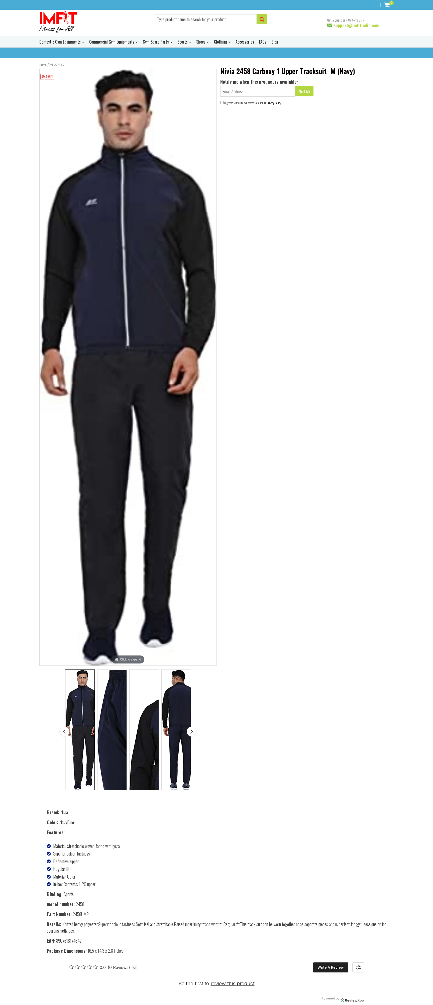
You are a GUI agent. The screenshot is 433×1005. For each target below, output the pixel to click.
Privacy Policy (274, 103)
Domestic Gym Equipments (60, 42)
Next (192, 732)
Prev (64, 732)
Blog (274, 42)
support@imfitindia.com (355, 25)
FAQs (262, 42)
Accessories (245, 42)
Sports (183, 42)
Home (42, 64)
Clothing (221, 42)
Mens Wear (57, 64)
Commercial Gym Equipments (112, 42)
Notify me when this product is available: (259, 81)
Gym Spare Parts (156, 42)
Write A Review (330, 967)
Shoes (201, 42)
